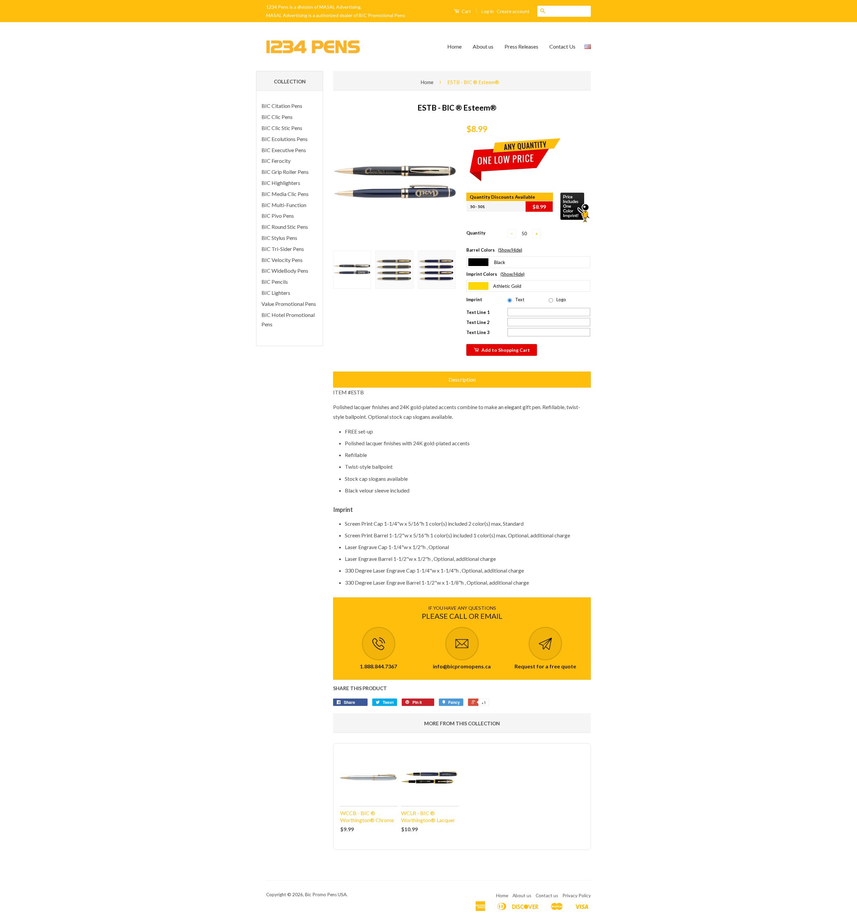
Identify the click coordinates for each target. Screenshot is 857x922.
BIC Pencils (274, 281)
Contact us (547, 895)
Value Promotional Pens (288, 304)
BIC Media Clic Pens (285, 194)
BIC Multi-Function (283, 205)
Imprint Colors (495, 274)
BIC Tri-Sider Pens (282, 249)
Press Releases (521, 46)
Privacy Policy (576, 895)
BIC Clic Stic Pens (281, 128)
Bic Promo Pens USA (325, 894)
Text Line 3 (478, 332)
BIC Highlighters (280, 183)
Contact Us (562, 46)
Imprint (474, 299)
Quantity (475, 233)
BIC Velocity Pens (282, 260)
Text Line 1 (478, 312)
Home (454, 46)
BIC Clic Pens (277, 117)
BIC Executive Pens (283, 150)
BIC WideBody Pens (284, 270)
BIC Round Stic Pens (284, 226)
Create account (513, 11)
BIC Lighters (275, 292)
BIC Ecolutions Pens (284, 139)
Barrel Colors (494, 250)
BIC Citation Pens (281, 106)
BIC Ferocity (276, 160)
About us (483, 46)
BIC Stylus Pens (279, 238)
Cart (466, 11)
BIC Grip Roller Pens (285, 172)
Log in (487, 11)
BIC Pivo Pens (277, 215)
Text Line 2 (478, 322)
